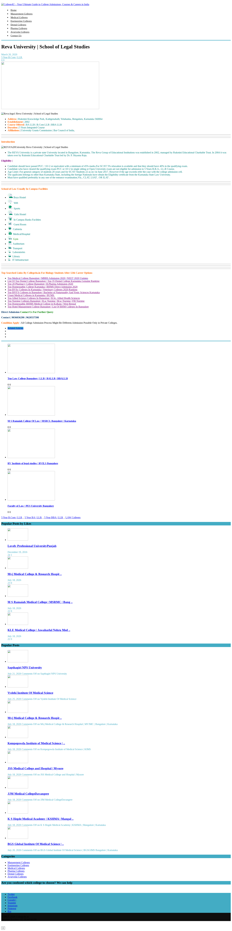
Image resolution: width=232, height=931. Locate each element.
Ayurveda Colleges (20, 32)
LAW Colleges (72, 517)
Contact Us (16, 35)
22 (9, 611)
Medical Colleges (19, 17)
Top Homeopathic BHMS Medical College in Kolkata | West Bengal (42, 303)
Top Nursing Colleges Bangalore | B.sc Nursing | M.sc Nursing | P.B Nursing (46, 301)
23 (9, 583)
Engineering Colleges (21, 21)
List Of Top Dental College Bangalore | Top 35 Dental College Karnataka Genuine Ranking (53, 281)
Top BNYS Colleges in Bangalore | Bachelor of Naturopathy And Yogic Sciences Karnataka (54, 292)
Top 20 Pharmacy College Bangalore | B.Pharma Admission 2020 (40, 284)
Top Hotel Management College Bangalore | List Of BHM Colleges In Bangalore (48, 306)
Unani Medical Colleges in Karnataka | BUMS (31, 295)
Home (14, 10)
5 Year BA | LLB (33, 517)
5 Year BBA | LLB (54, 517)
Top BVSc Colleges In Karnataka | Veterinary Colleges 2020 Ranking (42, 289)
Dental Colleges (18, 24)
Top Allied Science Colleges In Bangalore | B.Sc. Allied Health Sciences (44, 298)
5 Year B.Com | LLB (12, 57)
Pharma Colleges (19, 28)
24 (9, 555)
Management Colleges (22, 13)
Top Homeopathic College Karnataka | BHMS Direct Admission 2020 (42, 286)
